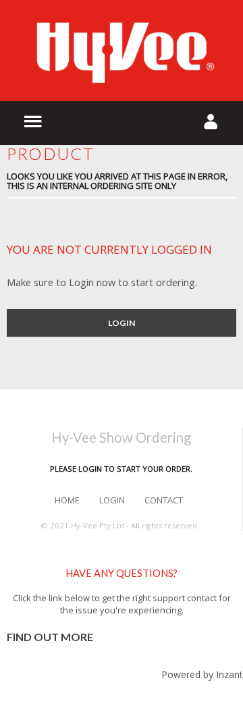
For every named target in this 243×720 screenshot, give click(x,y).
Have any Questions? (121, 573)
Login (121, 323)
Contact (163, 500)
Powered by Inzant (202, 674)
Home (67, 500)
